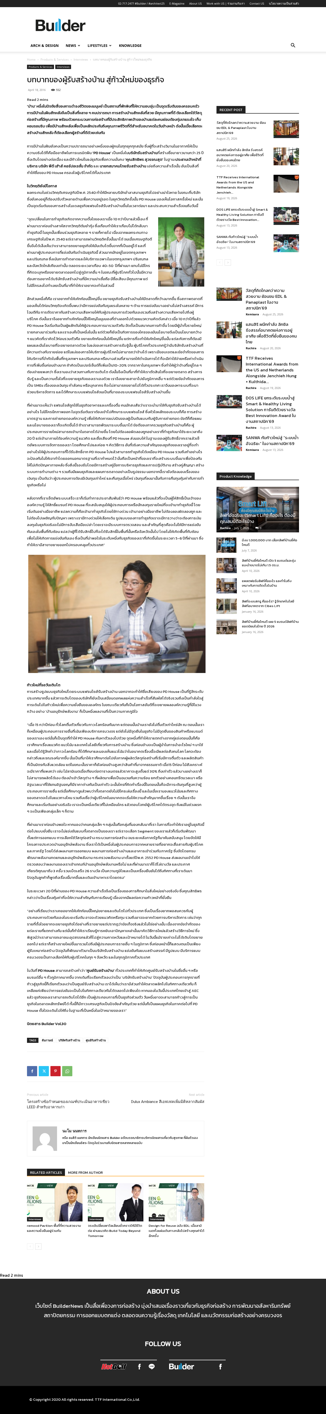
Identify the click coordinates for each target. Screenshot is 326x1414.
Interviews (81, 59)
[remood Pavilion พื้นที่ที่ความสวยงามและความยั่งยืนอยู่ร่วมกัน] (55, 1202)
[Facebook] (32, 1071)
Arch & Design (45, 45)
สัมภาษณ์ (47, 1040)
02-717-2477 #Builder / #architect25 (141, 3)
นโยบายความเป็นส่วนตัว (284, 3)
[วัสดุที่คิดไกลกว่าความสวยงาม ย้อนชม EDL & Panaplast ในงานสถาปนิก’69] (286, 129)
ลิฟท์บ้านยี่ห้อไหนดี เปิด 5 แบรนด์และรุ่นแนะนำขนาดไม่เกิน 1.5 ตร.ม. (269, 563)
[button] (293, 46)
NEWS (71, 45)
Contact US (257, 3)
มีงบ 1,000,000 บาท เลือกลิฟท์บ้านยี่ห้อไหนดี (269, 542)
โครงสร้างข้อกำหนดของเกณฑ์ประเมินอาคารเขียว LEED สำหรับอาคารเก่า (68, 1104)
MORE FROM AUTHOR (85, 1172)
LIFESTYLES (97, 45)
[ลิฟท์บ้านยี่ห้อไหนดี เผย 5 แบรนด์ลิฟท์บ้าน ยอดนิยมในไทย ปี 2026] (226, 626)
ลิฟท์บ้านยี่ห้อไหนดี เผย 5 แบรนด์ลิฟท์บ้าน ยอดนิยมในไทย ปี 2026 (270, 624)
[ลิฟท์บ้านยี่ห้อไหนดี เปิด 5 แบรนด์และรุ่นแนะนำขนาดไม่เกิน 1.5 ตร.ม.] (226, 565)
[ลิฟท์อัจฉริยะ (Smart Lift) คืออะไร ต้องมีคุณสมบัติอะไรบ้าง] (257, 509)
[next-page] (38, 1246)
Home (31, 59)
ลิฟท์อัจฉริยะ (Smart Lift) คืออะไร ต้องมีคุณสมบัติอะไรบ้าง (257, 518)
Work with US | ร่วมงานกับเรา (226, 3)
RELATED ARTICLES (46, 1172)
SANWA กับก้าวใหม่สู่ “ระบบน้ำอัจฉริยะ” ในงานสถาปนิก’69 (237, 239)
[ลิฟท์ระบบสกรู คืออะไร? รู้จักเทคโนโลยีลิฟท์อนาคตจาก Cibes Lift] (226, 606)
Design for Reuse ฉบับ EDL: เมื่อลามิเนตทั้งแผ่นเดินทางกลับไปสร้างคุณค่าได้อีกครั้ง (176, 1230)
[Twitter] (44, 1071)
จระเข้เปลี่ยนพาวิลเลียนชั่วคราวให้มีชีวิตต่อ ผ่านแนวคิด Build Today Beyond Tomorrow (115, 1230)
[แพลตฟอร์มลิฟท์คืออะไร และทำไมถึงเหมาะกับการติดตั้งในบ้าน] (226, 586)
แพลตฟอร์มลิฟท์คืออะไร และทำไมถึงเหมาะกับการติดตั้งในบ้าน (267, 583)
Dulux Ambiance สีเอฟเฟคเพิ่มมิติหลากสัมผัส (167, 1101)
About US (195, 3)
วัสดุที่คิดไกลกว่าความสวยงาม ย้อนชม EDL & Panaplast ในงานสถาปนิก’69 (241, 127)
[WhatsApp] (67, 1071)
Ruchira (251, 348)
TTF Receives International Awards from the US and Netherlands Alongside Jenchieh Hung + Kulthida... (272, 370)
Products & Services (54, 59)
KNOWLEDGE (130, 45)
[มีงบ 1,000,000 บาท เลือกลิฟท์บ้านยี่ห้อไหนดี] (226, 545)
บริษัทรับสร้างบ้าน (69, 1040)
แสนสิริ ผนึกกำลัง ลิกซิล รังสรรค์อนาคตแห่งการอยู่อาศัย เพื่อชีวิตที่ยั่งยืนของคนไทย (240, 155)
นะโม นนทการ (74, 1130)
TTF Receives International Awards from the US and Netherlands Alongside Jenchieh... (237, 185)
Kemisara (252, 314)
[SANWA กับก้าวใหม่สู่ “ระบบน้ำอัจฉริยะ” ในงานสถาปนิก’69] (286, 243)
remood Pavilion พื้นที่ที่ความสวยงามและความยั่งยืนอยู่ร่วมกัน (54, 1228)
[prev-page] (30, 1246)
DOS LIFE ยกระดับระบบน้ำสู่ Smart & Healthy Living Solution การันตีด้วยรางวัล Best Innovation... (242, 214)
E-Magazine (176, 3)
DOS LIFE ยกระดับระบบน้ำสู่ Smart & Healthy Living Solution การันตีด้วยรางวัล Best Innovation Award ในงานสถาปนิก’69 (271, 410)
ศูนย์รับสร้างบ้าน (96, 1040)
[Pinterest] (55, 1071)
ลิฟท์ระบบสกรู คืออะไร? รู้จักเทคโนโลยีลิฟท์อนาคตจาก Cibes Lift (268, 603)
